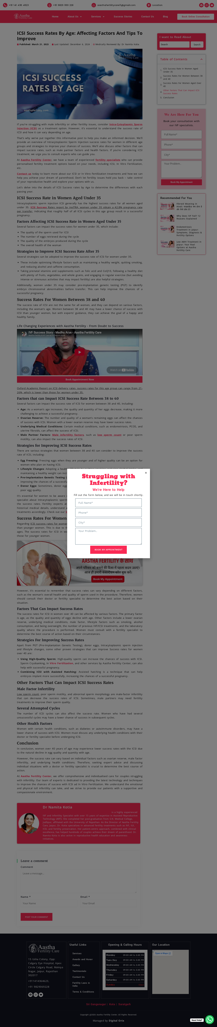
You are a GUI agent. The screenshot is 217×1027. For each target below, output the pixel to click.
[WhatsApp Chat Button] (209, 1019)
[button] (146, 473)
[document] (108, 513)
